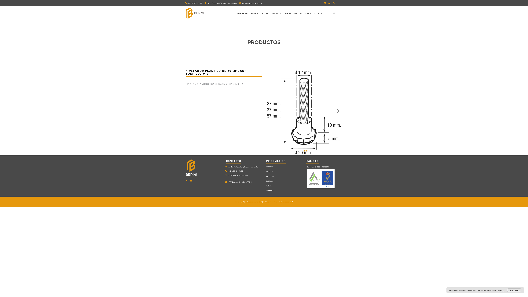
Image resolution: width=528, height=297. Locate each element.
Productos (273, 13)
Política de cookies (270, 202)
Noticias (305, 13)
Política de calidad (286, 202)
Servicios (257, 13)
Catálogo (290, 13)
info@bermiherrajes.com (252, 3)
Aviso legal (239, 202)
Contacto (321, 13)
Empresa (242, 13)
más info (501, 290)
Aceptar (514, 290)
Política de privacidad (253, 202)
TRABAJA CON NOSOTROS (240, 182)
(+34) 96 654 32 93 (194, 3)
